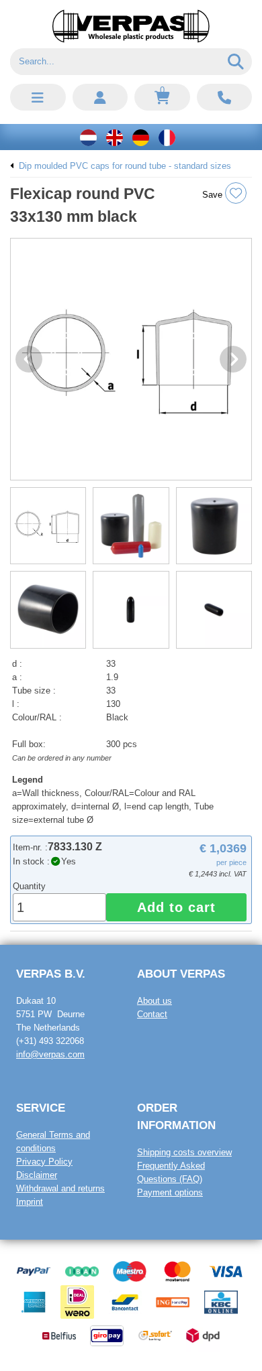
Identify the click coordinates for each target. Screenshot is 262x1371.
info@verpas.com (50, 1054)
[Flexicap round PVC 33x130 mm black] (131, 359)
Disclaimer (36, 1175)
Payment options (170, 1192)
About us (154, 1001)
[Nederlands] (88, 137)
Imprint (29, 1202)
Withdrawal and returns (60, 1188)
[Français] (167, 137)
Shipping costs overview (184, 1152)
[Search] (236, 61)
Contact (152, 1014)
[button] (38, 97)
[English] (114, 137)
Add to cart (176, 907)
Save (213, 195)
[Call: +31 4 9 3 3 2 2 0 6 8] (225, 97)
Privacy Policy (44, 1162)
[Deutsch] (140, 137)
